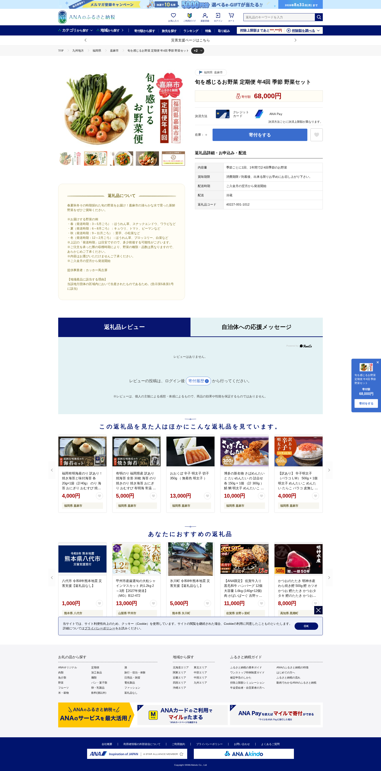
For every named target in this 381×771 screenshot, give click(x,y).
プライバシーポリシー (209, 744)
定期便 (95, 667)
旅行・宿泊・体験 (135, 672)
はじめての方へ (285, 672)
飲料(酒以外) (98, 692)
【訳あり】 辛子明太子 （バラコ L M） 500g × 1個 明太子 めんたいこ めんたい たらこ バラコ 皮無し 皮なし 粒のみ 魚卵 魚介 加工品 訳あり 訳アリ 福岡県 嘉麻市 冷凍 (298, 488)
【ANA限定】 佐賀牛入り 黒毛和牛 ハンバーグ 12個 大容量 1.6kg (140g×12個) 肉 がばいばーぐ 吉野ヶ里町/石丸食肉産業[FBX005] (243, 590)
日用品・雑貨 (132, 677)
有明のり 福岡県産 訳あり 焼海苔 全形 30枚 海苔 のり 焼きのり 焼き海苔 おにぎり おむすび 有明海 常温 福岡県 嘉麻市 (136, 483)
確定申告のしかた (240, 677)
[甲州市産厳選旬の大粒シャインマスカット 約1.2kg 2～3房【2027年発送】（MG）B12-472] (136, 559)
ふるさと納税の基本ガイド (246, 667)
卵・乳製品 (98, 687)
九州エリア (200, 682)
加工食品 (96, 672)
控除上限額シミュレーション (247, 682)
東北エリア (200, 667)
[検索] (319, 17)
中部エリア (200, 672)
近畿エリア (179, 677)
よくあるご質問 (270, 744)
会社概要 (107, 744)
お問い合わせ (242, 744)
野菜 (61, 682)
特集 (208, 31)
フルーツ (63, 687)
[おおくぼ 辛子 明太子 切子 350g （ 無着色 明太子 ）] (190, 451)
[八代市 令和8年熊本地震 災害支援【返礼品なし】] (82, 559)
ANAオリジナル (67, 667)
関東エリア (179, 672)
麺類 (94, 677)
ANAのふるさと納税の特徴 (292, 667)
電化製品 (129, 682)
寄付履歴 (196, 381)
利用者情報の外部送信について (142, 744)
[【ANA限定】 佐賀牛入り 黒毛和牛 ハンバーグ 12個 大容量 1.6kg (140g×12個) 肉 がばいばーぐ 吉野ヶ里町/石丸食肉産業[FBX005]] (244, 559)
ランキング (190, 31)
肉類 (61, 672)
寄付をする (260, 134)
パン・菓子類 (99, 682)
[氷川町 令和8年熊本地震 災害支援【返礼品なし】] (190, 559)
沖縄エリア (179, 687)
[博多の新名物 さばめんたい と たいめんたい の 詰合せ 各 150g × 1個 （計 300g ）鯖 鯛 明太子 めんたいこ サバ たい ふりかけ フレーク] (244, 451)
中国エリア (200, 677)
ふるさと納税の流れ (288, 677)
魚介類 (62, 677)
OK (306, 626)
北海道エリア (181, 667)
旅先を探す (169, 31)
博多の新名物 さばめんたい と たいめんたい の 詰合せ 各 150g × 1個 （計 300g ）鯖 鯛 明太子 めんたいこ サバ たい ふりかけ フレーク (244, 483)
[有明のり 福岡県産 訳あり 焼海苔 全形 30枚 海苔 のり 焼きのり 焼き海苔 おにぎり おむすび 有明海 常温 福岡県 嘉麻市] (136, 451)
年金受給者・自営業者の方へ (247, 687)
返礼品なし (131, 692)
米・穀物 (63, 692)
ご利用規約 (178, 744)
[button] (85, 40)
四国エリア (179, 682)
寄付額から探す (144, 31)
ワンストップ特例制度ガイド (247, 672)
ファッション (132, 687)
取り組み (224, 31)
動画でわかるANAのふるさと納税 (296, 682)
